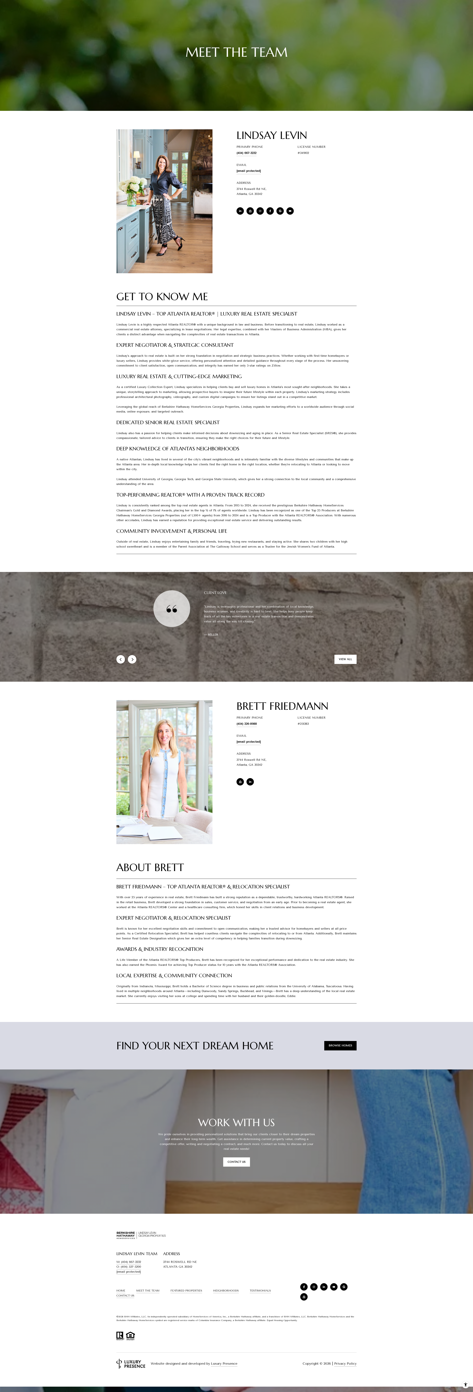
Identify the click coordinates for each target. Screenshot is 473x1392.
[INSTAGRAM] (260, 211)
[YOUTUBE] (290, 211)
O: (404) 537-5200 (128, 1276)
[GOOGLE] (280, 211)
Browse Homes (340, 1055)
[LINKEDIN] (240, 211)
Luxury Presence (224, 1373)
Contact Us (125, 1305)
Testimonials (260, 1300)
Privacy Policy (345, 1373)
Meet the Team (147, 1300)
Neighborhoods (226, 1300)
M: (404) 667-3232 (128, 1271)
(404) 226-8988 (246, 733)
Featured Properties (186, 1300)
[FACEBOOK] (270, 211)
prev (120, 669)
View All (345, 669)
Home (120, 1300)
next (132, 669)
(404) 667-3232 (246, 153)
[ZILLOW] (250, 211)
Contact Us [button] (237, 1171)
